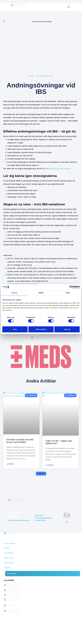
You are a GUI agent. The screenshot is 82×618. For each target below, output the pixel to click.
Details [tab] (41, 293)
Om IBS (7, 548)
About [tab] (68, 293)
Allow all (67, 329)
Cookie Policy (40, 520)
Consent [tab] (14, 293)
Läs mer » (10, 464)
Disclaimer (39, 515)
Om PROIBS (8, 553)
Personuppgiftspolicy (43, 518)
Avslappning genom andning (59, 169)
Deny (15, 329)
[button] (41, 473)
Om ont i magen (9, 543)
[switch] (31, 320)
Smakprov (7, 567)
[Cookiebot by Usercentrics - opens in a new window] (71, 287)
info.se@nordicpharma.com (18, 520)
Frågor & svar (9, 558)
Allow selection (41, 329)
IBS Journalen (9, 563)
